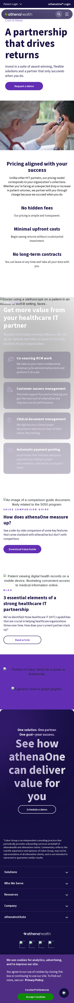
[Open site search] (58, 14)
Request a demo (24, 86)
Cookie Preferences (37, 989)
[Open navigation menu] (67, 14)
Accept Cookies (35, 997)
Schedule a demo (37, 809)
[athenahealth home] (18, 14)
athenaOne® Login (59, 4)
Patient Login (10, 4)
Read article (22, 640)
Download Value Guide (22, 549)
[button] (64, 993)
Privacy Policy (34, 980)
